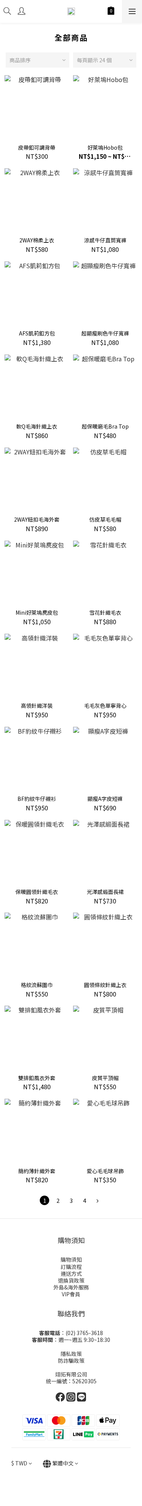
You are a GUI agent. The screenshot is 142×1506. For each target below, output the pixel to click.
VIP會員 (71, 1294)
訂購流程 (71, 1266)
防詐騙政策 (71, 1360)
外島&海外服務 (71, 1287)
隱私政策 (71, 1353)
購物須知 (71, 1259)
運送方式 (71, 1273)
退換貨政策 (71, 1280)
